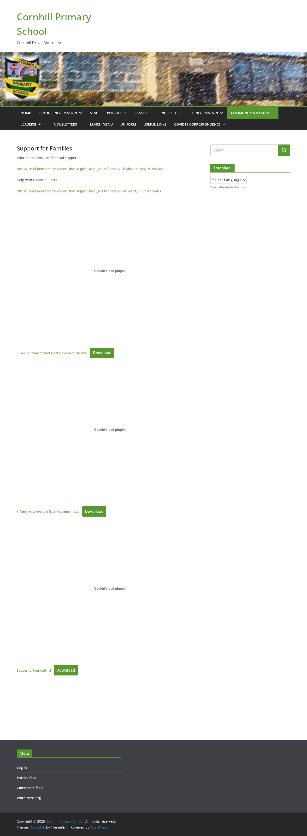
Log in (22, 767)
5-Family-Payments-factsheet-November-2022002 (52, 353)
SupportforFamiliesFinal (34, 670)
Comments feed (30, 787)
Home (26, 112)
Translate (240, 187)
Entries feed (26, 777)
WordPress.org (29, 798)
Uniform (128, 124)
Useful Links (155, 124)
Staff (94, 112)
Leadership (31, 124)
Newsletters (65, 124)
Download (102, 352)
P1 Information (203, 112)
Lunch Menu (101, 124)
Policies (114, 112)
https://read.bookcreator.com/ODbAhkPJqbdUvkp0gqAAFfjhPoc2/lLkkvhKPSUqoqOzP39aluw (90, 169)
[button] (79, 113)
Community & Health (250, 112)
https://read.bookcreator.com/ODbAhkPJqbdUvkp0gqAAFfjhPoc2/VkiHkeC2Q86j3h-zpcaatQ (89, 191)
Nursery (169, 112)
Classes (141, 112)
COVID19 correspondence (197, 124)
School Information (58, 112)
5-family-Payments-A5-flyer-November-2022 (48, 511)
